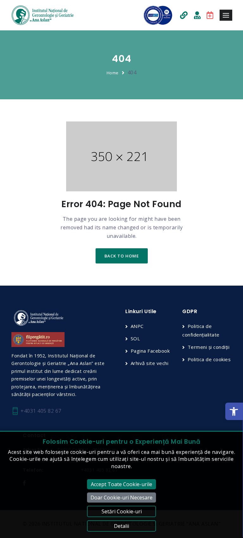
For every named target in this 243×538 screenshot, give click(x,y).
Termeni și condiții (208, 347)
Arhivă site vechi (149, 363)
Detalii (121, 526)
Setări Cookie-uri (122, 511)
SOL (135, 338)
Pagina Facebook (150, 351)
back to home (121, 256)
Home (113, 73)
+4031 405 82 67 (40, 410)
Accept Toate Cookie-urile (121, 484)
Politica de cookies (209, 359)
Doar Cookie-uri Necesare (121, 497)
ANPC (137, 326)
